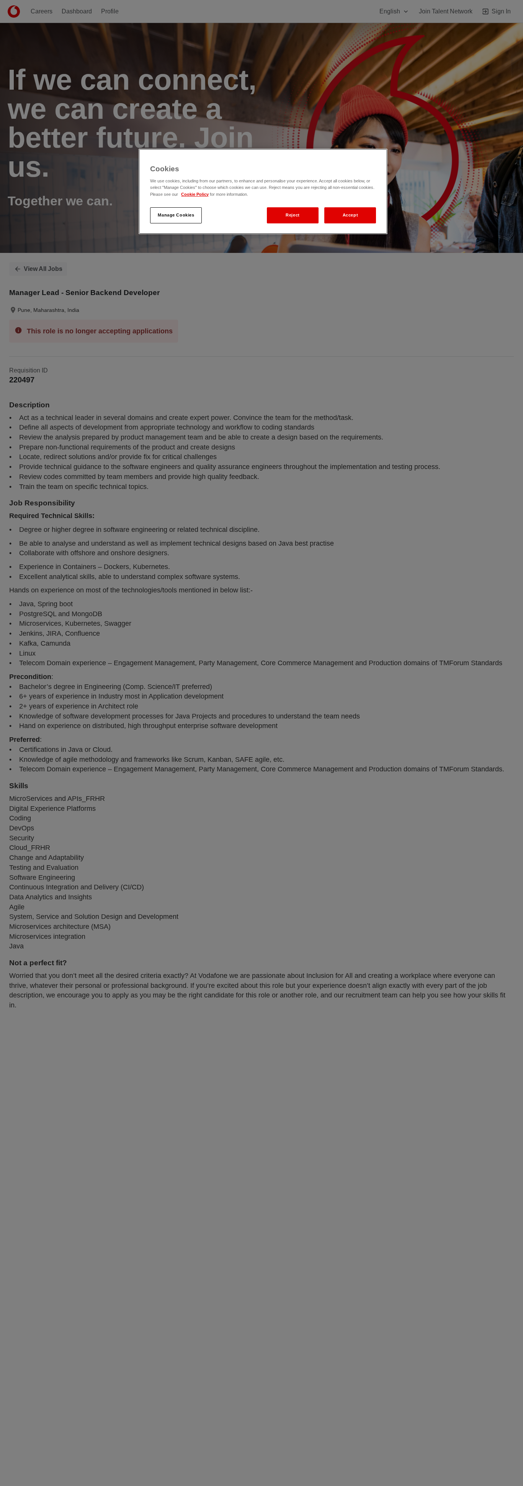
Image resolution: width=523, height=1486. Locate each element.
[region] (263, 191)
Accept (350, 215)
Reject (292, 215)
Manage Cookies (176, 215)
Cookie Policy (195, 194)
